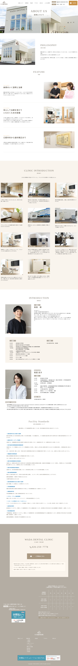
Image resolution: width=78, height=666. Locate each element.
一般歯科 (28, 640)
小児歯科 (28, 641)
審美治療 (28, 649)
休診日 (54, 4)
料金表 (31, 3)
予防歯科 (28, 651)
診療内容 (26, 3)
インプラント (29, 645)
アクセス (36, 3)
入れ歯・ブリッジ (30, 643)
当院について (20, 3)
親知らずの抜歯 (30, 646)
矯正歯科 (28, 648)
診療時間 (54, 1)
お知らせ (41, 3)
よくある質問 (47, 3)
